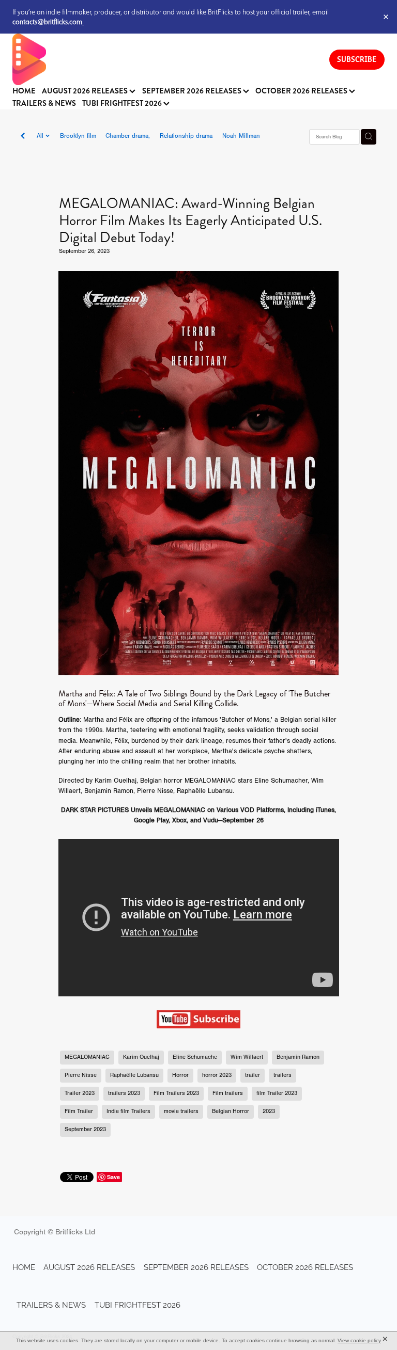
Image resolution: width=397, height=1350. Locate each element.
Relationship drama (186, 135)
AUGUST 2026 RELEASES (85, 91)
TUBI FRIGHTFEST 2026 (122, 103)
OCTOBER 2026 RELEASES (302, 91)
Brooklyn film (78, 135)
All (41, 135)
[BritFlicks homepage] (160, 59)
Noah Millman (241, 135)
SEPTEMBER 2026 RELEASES (192, 91)
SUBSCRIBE (356, 59)
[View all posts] (23, 136)
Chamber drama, (127, 135)
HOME (24, 91)
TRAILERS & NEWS (44, 103)
